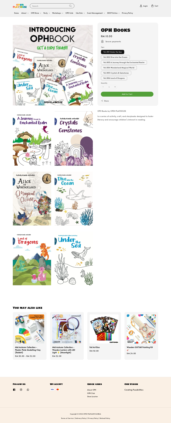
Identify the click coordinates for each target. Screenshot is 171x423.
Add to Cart (127, 94)
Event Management (95, 13)
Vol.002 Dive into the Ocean (115, 57)
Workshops (56, 13)
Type (102, 47)
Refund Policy (105, 418)
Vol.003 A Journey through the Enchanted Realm (123, 62)
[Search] (70, 5)
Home (16, 13)
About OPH (91, 390)
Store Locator (92, 396)
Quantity (104, 83)
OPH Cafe (69, 13)
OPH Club (91, 393)
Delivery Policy (80, 418)
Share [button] (106, 101)
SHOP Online (112, 13)
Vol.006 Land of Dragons (114, 78)
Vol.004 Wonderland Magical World (118, 67)
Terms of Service (67, 418)
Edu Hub (79, 13)
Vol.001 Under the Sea (112, 52)
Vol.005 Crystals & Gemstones (116, 73)
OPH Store (35, 13)
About (23, 13)
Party (46, 13)
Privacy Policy (127, 13)
